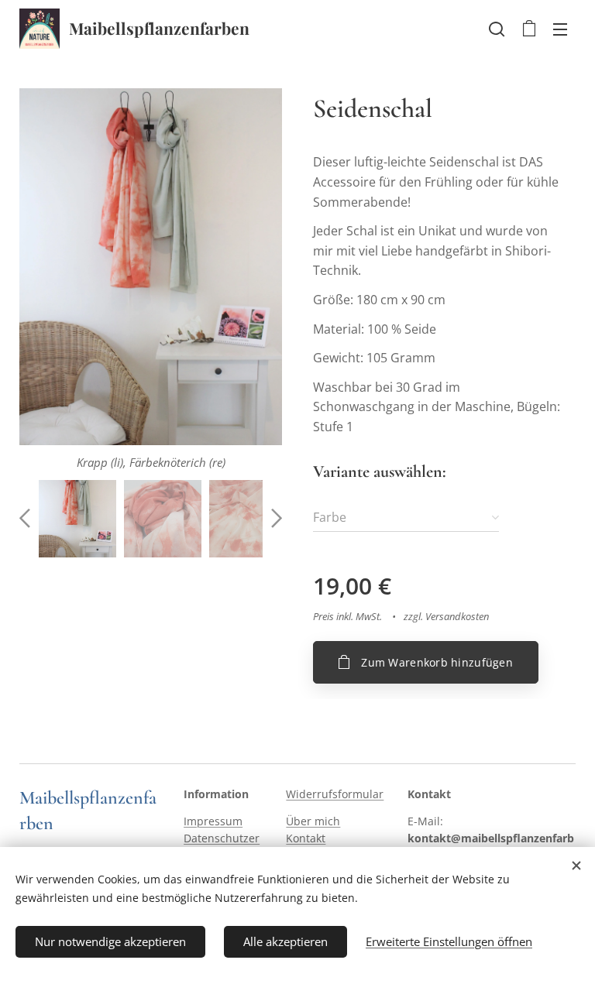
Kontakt (305, 838)
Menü (560, 28)
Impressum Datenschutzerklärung (222, 838)
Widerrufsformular (334, 794)
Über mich (313, 821)
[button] (497, 28)
